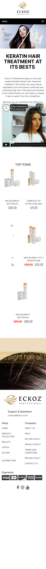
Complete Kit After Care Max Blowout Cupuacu (34, 204)
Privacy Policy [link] (33, 444)
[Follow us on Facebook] (18, 488)
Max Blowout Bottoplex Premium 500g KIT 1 (23, 317)
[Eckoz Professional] (23, 9)
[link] (22, 400)
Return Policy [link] (32, 439)
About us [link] (30, 428)
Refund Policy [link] (33, 458)
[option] (23, 36)
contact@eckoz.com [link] (18, 415)
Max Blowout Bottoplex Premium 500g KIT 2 (12, 204)
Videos (5, 447)
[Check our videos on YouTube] (27, 488)
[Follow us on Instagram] (22, 488)
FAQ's (27, 433)
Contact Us (31, 463)
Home (5, 428)
